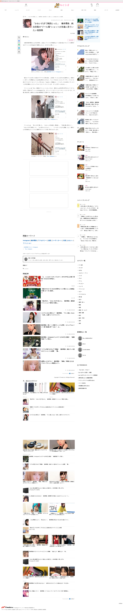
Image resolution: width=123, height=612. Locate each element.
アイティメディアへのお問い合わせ (85, 380)
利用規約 (120, 603)
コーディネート (57, 240)
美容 (80, 323)
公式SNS (9, 609)
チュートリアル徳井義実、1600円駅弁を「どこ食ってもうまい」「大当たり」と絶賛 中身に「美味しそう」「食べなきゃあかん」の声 (92, 97)
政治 (80, 315)
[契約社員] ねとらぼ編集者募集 (84, 377)
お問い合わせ (18, 609)
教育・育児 (84, 10)
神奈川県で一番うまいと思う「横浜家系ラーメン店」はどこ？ (91, 177)
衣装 (64, 240)
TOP (6, 10)
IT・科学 (81, 265)
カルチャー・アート (83, 273)
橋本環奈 (34, 240)
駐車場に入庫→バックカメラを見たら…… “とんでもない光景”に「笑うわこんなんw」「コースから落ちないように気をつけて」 (92, 123)
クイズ (39, 10)
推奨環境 (44, 609)
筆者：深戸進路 (31, 258)
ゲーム (80, 281)
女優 (49, 240)
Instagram (26, 240)
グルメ (50, 10)
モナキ (84, 355)
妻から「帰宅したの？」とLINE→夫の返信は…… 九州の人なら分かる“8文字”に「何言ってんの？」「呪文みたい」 (92, 54)
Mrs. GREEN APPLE (87, 338)
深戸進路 (73, 33)
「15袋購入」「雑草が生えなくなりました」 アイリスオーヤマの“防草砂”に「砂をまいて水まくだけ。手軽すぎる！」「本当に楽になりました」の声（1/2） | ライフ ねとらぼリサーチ (89, 240)
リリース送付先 (81, 383)
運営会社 (36, 609)
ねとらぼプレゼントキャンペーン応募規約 (87, 375)
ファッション (27, 243)
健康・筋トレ (82, 302)
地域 (61, 10)
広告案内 (13, 609)
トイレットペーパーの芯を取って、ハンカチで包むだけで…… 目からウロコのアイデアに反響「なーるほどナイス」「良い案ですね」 (91, 114)
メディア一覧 (4, 609)
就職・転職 (81, 312)
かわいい (70, 240)
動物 (95, 10)
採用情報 (40, 609)
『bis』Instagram (51, 119)
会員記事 (117, 10)
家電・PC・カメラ (83, 310)
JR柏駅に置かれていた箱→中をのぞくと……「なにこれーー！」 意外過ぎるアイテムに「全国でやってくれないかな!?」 (92, 80)
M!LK (84, 344)
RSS (32, 609)
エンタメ (28, 10)
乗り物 (80, 296)
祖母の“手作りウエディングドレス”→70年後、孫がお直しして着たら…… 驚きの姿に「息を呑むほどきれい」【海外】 (92, 132)
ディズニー (81, 283)
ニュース (17, 10)
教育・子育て (82, 318)
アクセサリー (42, 240)
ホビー (80, 291)
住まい (72, 10)
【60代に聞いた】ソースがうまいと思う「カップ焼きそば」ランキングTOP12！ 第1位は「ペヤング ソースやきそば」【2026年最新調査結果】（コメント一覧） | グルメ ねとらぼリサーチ (89, 250)
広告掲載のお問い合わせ (83, 385)
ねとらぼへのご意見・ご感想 (84, 372)
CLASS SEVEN (86, 349)
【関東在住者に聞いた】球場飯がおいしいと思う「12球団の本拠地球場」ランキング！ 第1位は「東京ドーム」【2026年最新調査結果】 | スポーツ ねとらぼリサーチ (89, 230)
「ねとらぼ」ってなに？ (83, 369)
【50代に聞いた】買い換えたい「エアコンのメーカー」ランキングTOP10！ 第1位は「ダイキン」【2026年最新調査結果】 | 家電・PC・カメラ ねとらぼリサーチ (89, 210)
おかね (80, 270)
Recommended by (66, 373)
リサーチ (106, 10)
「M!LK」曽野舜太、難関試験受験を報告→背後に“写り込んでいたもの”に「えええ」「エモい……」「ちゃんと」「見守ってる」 (92, 106)
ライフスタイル (82, 294)
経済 (80, 320)
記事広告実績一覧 (81, 388)
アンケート (80, 142)
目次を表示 (71, 40)
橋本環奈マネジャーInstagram (54, 71)
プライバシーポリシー (26, 609)
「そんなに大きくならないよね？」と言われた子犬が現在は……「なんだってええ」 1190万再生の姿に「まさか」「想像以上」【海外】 (92, 62)
